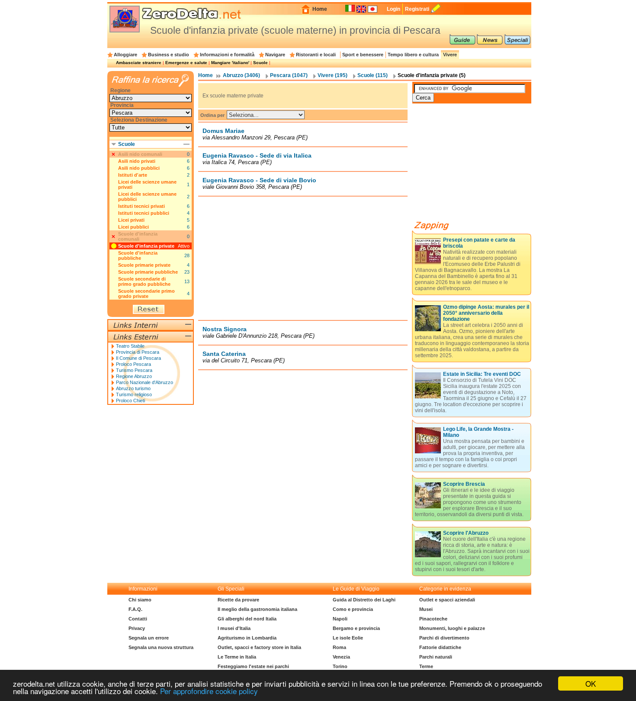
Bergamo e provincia (356, 628)
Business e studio (168, 54)
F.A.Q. (135, 609)
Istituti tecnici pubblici (143, 213)
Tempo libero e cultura (413, 54)
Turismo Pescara (134, 370)
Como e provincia (353, 609)
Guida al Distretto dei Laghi (364, 599)
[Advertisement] (303, 258)
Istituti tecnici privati (141, 206)
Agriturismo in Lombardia (247, 637)
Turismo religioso (134, 394)
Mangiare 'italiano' (230, 62)
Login (393, 9)
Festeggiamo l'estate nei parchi (253, 666)
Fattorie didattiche (440, 647)
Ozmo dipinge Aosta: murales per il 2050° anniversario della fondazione (486, 313)
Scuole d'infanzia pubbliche (137, 255)
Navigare (275, 54)
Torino (340, 666)
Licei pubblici (133, 226)
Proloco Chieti (130, 400)
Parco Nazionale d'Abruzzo (144, 382)
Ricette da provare (238, 599)
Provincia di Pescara (137, 352)
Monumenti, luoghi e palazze (452, 628)
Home (319, 9)
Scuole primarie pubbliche (148, 272)
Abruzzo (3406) (241, 75)
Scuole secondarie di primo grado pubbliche (144, 281)
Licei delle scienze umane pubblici (147, 196)
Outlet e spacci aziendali (447, 599)
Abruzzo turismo (133, 388)
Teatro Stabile (130, 346)
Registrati (417, 9)
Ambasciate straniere (138, 62)
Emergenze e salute (186, 62)
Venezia (341, 656)
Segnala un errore (148, 637)
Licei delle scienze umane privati (147, 184)
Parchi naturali (435, 656)
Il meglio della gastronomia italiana (257, 609)
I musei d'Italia (234, 628)
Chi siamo (139, 599)
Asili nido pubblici (139, 168)
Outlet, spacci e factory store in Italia (259, 647)
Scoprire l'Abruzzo (465, 533)
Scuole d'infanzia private (146, 246)
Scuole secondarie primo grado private (146, 293)
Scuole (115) (372, 75)
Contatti (137, 618)
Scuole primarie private (144, 265)
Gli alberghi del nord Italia (247, 618)
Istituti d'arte (132, 175)
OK (590, 683)
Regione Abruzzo (134, 376)
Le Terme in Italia (237, 656)
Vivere (450, 54)
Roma (339, 647)
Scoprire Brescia (464, 484)
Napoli (340, 618)
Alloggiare (125, 54)
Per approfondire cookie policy (209, 690)
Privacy (136, 628)
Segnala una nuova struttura (160, 647)
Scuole (260, 62)
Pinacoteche (433, 618)
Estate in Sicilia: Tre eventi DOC (482, 374)
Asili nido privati (136, 161)
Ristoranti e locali (316, 54)
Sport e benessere (362, 54)
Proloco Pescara (133, 364)
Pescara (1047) (289, 75)
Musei (426, 609)
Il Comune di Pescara (138, 358)
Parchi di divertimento (444, 637)
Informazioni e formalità (227, 54)
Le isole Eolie (348, 637)
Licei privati (131, 220)
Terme (426, 666)
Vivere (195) (332, 75)
